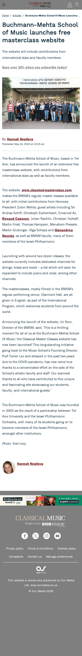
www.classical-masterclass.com (47, 190)
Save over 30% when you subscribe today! (34, 67)
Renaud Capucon (15, 218)
